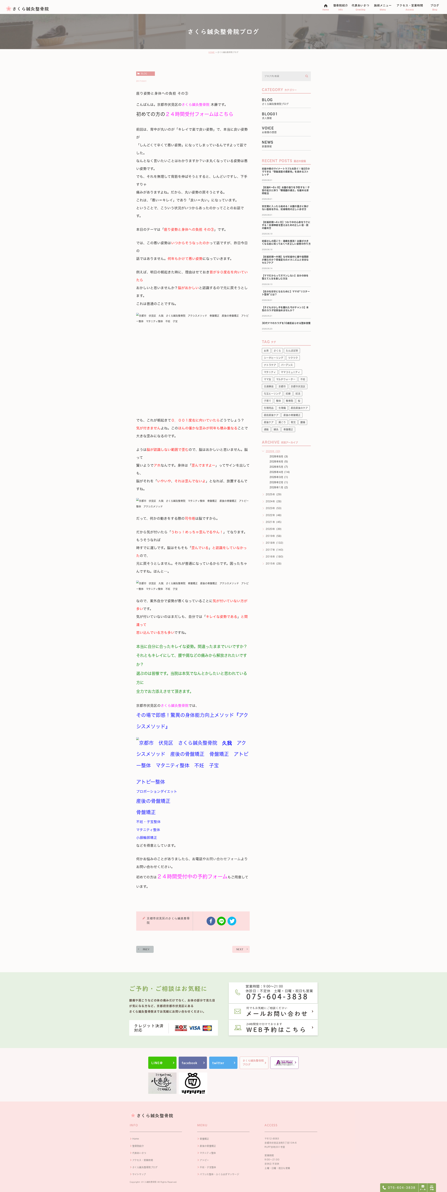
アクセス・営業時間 (142, 1160)
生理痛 (282, 408)
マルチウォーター (285, 379)
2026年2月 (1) (279, 482)
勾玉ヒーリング (272, 393)
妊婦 (288, 393)
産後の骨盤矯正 (292, 415)
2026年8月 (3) (279, 456)
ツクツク (293, 358)
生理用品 (269, 408)
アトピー (204, 1160)
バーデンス (287, 365)
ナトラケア (270, 365)
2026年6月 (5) (279, 461)
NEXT (239, 949)
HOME (211, 52)
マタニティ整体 (208, 1153)
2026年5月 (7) (279, 467)
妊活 (297, 393)
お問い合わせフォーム (223, 859)
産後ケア (269, 422)
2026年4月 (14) (280, 472)
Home (135, 1139)
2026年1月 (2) (279, 487)
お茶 (266, 350)
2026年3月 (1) (279, 477)
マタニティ (270, 372)
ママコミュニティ (290, 372)
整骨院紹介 (138, 1146)
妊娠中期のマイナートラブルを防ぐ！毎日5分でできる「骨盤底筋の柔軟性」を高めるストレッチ (286, 172)
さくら (277, 350)
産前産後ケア (271, 415)
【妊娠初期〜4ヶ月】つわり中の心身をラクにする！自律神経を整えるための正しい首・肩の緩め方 (286, 225)
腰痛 (302, 422)
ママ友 (267, 379)
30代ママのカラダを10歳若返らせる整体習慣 (286, 323)
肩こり (282, 422)
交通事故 (269, 386)
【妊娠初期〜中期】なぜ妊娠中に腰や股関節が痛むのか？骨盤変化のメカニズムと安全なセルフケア (285, 260)
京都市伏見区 (298, 386)
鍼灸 (276, 429)
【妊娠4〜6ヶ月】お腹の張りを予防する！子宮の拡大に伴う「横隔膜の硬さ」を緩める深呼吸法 (286, 190)
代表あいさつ (139, 1153)
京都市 (282, 386)
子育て (267, 401)
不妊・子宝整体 (208, 1167)
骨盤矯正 (288, 429)
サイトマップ (139, 1174)
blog (144, 74)
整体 (278, 401)
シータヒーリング (273, 358)
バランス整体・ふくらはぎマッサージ (219, 1174)
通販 (266, 429)
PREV (146, 949)
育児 (293, 422)
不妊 (302, 379)
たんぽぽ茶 (292, 350)
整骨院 (289, 401)
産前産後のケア (299, 408)
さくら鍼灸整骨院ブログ (145, 1167)
